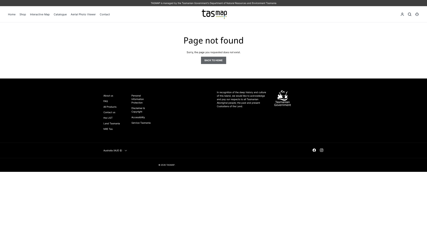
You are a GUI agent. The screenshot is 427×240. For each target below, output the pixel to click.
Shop (23, 14)
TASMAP (170, 165)
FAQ (105, 101)
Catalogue (60, 14)
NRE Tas (108, 129)
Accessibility (138, 117)
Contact (105, 14)
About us (108, 95)
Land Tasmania (111, 123)
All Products (109, 106)
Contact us (109, 112)
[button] (417, 14)
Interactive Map (40, 14)
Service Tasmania (141, 122)
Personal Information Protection (137, 99)
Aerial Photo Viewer (83, 14)
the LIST (108, 117)
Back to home (213, 60)
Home (12, 14)
